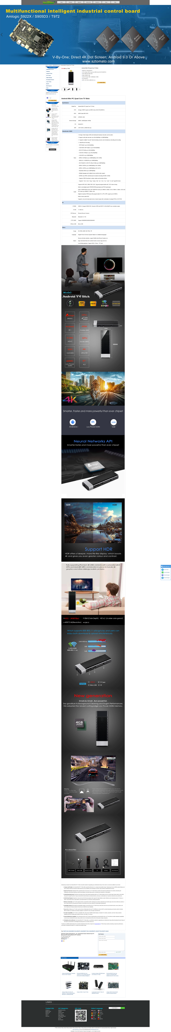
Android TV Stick (99, 931)
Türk (94, 1017)
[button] (83, 63)
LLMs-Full (47, 1016)
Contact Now (52, 100)
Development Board (50, 79)
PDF (66, 938)
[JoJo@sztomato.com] (63, 941)
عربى (100, 1015)
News (106, 2)
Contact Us (97, 2)
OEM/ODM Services (56, 65)
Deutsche (94, 1012)
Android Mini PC (98, 923)
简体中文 (101, 1018)
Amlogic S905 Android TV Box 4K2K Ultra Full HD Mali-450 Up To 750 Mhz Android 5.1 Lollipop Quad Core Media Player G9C (55, 106)
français (101, 1012)
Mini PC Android (105, 931)
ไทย (100, 1017)
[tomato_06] (62, 941)
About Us (79, 2)
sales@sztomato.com (52, 93)
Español (94, 1013)
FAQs (115, 2)
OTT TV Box (48, 75)
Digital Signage (49, 77)
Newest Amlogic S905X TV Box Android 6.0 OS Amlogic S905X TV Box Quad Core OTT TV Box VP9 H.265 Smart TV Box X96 (55, 124)
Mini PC (47, 83)
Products (70, 2)
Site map (47, 1013)
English (94, 1010)
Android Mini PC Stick (84, 931)
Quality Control (48, 1011)
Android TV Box (49, 73)
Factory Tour (88, 2)
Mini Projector (49, 85)
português (101, 1013)
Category (50, 65)
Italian (94, 1015)
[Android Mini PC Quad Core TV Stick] (71, 77)
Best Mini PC (77, 931)
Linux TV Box (48, 81)
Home (61, 2)
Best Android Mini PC (71, 931)
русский (94, 1018)
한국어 (101, 1010)
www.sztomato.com (76, 1029)
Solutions (48, 71)
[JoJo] (47, 98)
